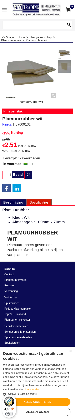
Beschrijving (13, 202)
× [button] (70, 351)
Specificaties (39, 202)
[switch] (9, 414)
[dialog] (37, 383)
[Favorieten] (28, 175)
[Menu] (4, 10)
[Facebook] (6, 188)
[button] (37, 394)
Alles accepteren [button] (37, 401)
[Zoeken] (69, 25)
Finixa (6, 124)
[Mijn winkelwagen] (68, 9)
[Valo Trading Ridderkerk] (36, 9)
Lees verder (32, 389)
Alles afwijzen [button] (37, 411)
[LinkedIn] (16, 188)
